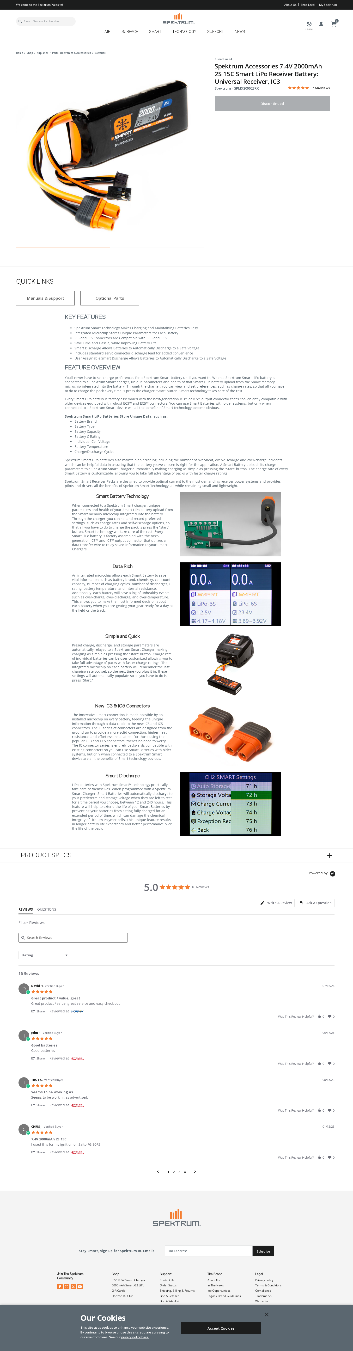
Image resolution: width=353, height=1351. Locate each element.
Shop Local (308, 5)
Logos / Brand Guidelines (224, 1296)
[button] (40, 1011)
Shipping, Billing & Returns (177, 1291)
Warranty (261, 1301)
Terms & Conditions (268, 1285)
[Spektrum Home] (178, 18)
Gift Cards (118, 1291)
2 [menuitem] (174, 1172)
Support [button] (215, 32)
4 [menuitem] (185, 1172)
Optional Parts (110, 298)
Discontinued (272, 103)
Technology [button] (184, 32)
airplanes (43, 53)
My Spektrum (328, 5)
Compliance (263, 1291)
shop (30, 53)
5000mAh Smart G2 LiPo (128, 1285)
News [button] (240, 32)
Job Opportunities (219, 1291)
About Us (290, 5)
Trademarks (263, 1296)
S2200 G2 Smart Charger (128, 1280)
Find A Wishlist (169, 1301)
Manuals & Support (45, 298)
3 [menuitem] (179, 1172)
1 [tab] (63, 249)
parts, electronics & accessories (71, 53)
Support (165, 1274)
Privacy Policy (264, 1280)
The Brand (214, 1274)
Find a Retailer (169, 1296)
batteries (100, 53)
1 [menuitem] (168, 1172)
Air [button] (107, 32)
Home (19, 53)
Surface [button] (130, 32)
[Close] (267, 1314)
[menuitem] (109, 33)
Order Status (168, 1285)
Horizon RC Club (122, 1296)
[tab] (276, 903)
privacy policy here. (135, 1337)
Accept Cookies (221, 1328)
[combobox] (46, 21)
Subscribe (263, 1251)
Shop (115, 1274)
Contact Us (167, 1280)
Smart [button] (155, 32)
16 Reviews (321, 88)
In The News (215, 1285)
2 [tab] (157, 249)
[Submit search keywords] (20, 21)
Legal (259, 1274)
